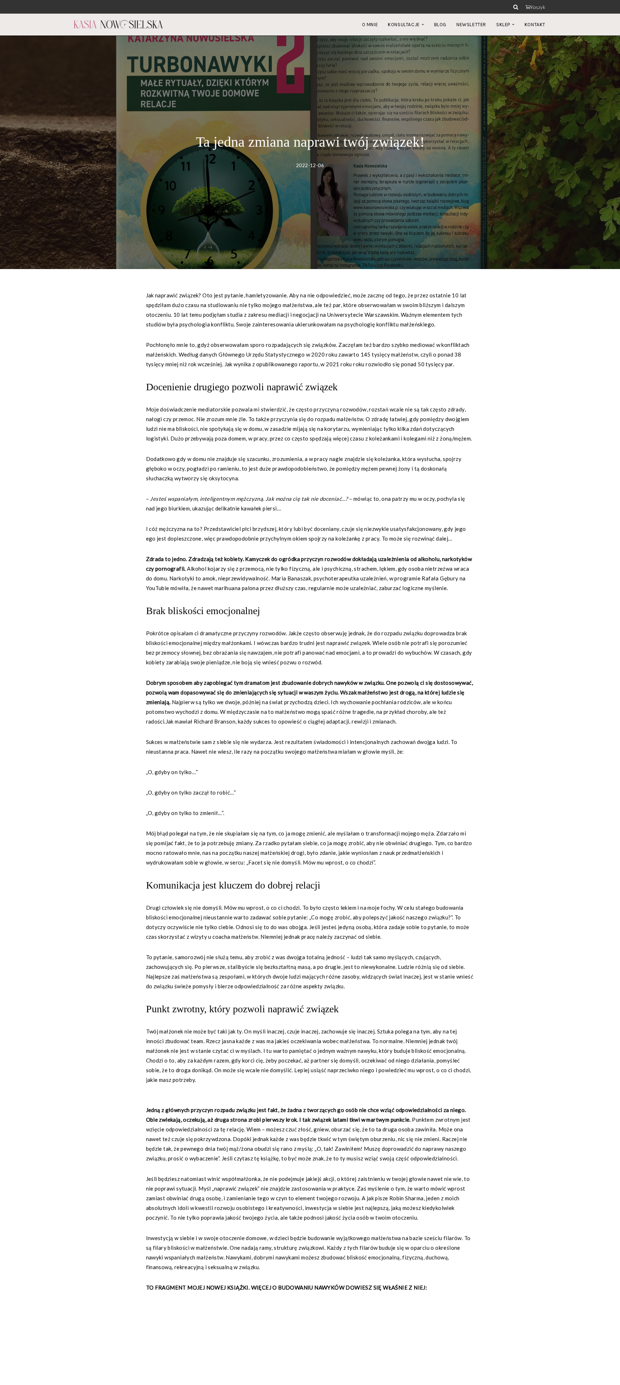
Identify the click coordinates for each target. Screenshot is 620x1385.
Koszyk (538, 7)
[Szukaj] (515, 7)
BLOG (440, 24)
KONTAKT (535, 24)
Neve (79, 1375)
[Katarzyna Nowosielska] (118, 24)
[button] (423, 24)
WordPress (136, 1375)
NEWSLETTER (471, 24)
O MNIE (370, 24)
